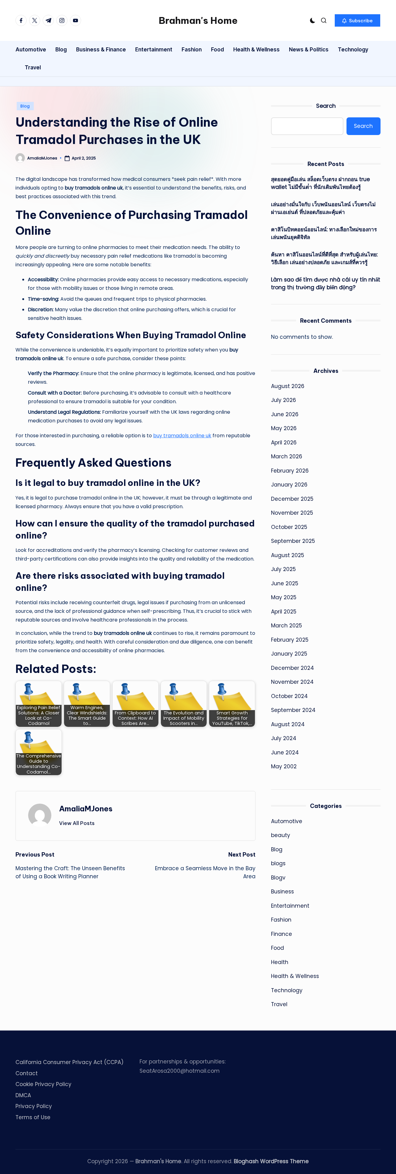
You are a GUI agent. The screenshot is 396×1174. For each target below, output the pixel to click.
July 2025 (283, 569)
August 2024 (288, 724)
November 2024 (292, 682)
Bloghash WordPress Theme (271, 1161)
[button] (357, 20)
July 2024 (283, 738)
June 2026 (285, 414)
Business (282, 891)
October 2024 (289, 696)
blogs (278, 863)
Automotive (286, 821)
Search (326, 106)
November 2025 (292, 513)
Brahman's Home (198, 20)
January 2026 (289, 484)
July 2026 (283, 400)
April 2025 (283, 611)
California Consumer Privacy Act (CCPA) (69, 1062)
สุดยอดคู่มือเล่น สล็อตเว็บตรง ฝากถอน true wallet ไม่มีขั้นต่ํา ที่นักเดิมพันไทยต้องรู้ (320, 183)
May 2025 (283, 597)
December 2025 (292, 499)
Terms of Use (32, 1117)
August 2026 (287, 386)
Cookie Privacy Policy (43, 1084)
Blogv (278, 877)
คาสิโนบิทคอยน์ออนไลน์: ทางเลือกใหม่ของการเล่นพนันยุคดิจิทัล (324, 233)
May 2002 (284, 766)
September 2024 (293, 710)
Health (279, 962)
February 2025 (289, 640)
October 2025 (289, 527)
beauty (280, 835)
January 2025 (289, 653)
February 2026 (290, 470)
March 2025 (286, 625)
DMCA (23, 1095)
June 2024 (285, 752)
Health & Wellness (295, 976)
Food (277, 948)
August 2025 (287, 555)
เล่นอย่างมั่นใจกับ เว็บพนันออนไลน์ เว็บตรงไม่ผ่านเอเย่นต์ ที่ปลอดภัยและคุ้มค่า (323, 208)
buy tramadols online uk (182, 435)
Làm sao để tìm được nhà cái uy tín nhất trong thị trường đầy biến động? (325, 283)
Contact (26, 1073)
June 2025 (284, 583)
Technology (287, 990)
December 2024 (292, 668)
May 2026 (284, 428)
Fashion (281, 919)
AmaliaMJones (86, 808)
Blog (25, 106)
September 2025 (293, 541)
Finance (281, 934)
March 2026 (286, 456)
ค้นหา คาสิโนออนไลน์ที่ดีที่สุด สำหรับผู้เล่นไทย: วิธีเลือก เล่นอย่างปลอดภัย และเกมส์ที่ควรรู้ (324, 258)
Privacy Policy (33, 1106)
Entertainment (290, 906)
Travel (279, 1004)
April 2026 (284, 442)
